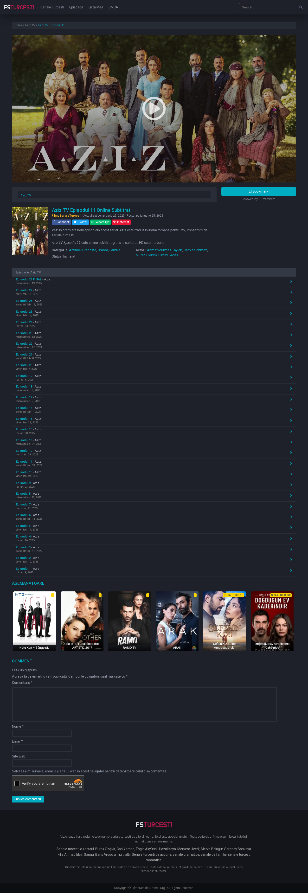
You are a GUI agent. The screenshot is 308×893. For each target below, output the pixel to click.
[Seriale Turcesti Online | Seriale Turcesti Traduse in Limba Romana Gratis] (19, 11)
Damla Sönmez (195, 250)
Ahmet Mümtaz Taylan (164, 250)
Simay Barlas (168, 255)
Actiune (75, 250)
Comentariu (22, 683)
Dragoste (89, 250)
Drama (103, 250)
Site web (18, 756)
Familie (114, 250)
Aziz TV (25, 195)
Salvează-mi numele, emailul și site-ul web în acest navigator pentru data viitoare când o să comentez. (89, 771)
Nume (18, 726)
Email (17, 741)
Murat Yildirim (146, 255)
